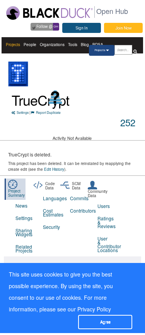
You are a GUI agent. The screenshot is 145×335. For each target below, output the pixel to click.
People (30, 44)
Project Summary (16, 193)
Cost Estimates (52, 212)
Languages (52, 198)
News (21, 205)
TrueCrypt (40, 100)
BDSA (97, 44)
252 (127, 122)
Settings (23, 112)
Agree (105, 322)
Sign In (82, 28)
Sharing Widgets (23, 232)
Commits (79, 198)
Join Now (123, 28)
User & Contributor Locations (106, 244)
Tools (72, 44)
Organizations (52, 44)
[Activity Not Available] (55, 97)
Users (103, 206)
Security (51, 226)
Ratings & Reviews (106, 222)
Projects (13, 44)
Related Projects (23, 248)
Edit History (54, 169)
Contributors (79, 210)
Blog (85, 44)
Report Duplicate (48, 112)
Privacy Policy (94, 309)
